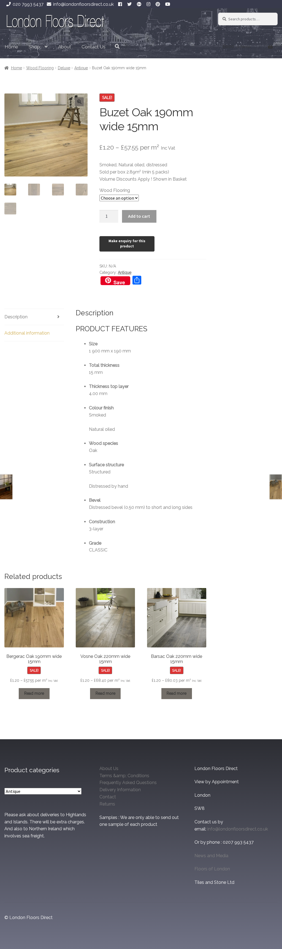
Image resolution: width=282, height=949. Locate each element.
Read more (34, 693)
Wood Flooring (40, 68)
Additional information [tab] (27, 333)
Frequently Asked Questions (128, 782)
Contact (107, 796)
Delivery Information (120, 789)
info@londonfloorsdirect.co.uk (83, 4)
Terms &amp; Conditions (124, 775)
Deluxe (64, 68)
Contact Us (93, 46)
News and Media (211, 855)
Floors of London (212, 868)
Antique (81, 68)
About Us (108, 768)
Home (11, 46)
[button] (79, 101)
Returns (107, 804)
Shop (34, 46)
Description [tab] (16, 316)
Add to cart (139, 216)
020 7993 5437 (28, 4)
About (64, 46)
